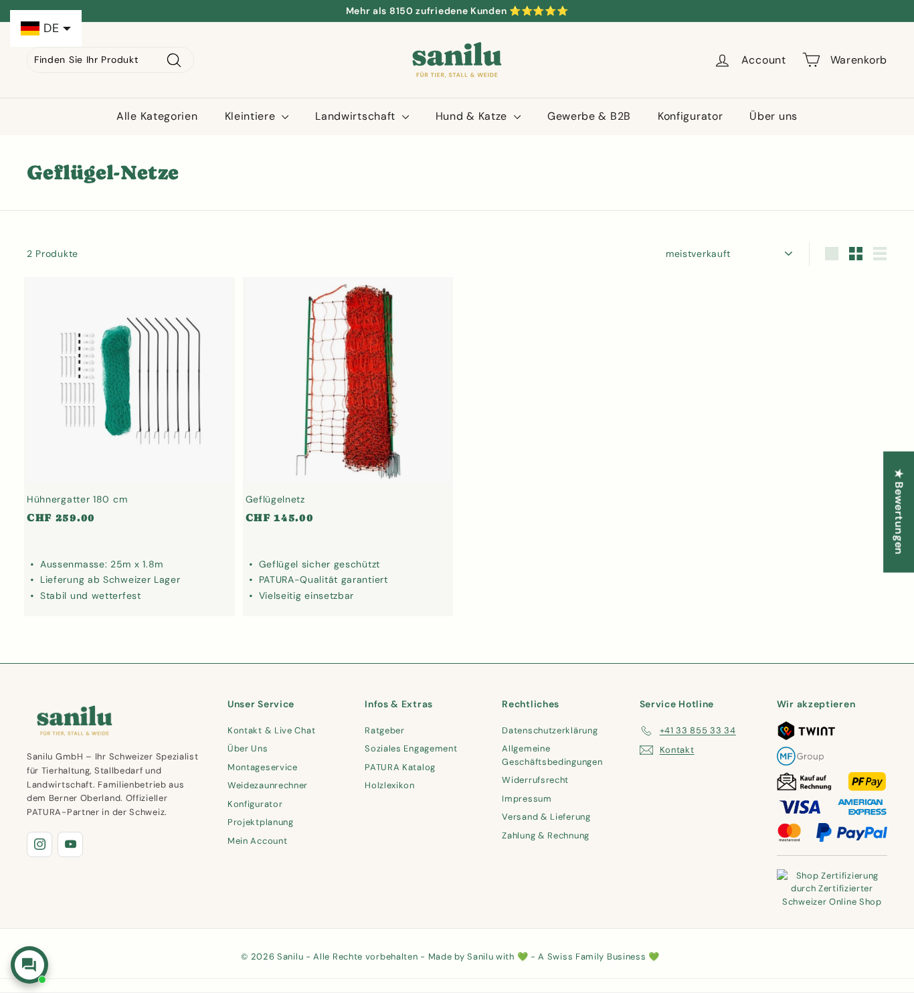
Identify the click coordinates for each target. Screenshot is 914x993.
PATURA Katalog (400, 767)
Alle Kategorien (157, 116)
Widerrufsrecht (535, 780)
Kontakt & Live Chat (271, 730)
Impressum (526, 798)
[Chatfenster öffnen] (29, 965)
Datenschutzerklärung (550, 730)
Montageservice (262, 767)
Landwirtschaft (357, 116)
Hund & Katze (473, 116)
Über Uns (247, 748)
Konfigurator (690, 116)
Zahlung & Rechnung (545, 835)
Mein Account (257, 840)
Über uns (773, 116)
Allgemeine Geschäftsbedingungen (552, 755)
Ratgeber (385, 730)
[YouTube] (70, 844)
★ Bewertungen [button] (899, 512)
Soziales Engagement (411, 748)
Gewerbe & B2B (589, 116)
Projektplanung (260, 822)
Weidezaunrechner (267, 785)
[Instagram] (39, 844)
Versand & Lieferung (546, 816)
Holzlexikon (390, 785)
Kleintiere (252, 116)
